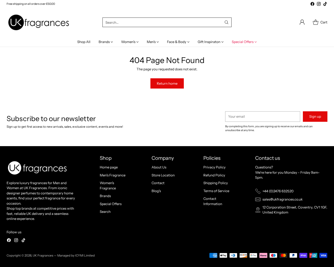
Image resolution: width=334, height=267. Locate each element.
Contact (158, 183)
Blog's (156, 191)
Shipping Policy (215, 183)
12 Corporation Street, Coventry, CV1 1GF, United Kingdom (294, 210)
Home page (109, 167)
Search (105, 211)
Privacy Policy (214, 167)
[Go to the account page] (302, 22)
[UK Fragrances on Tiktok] (325, 5)
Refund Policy (214, 175)
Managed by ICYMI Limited (76, 255)
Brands (105, 196)
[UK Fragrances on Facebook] (312, 5)
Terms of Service (216, 191)
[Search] (227, 22)
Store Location (163, 175)
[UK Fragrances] (39, 22)
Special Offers (111, 204)
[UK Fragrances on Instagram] (319, 5)
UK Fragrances (43, 255)
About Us (159, 167)
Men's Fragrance (112, 175)
